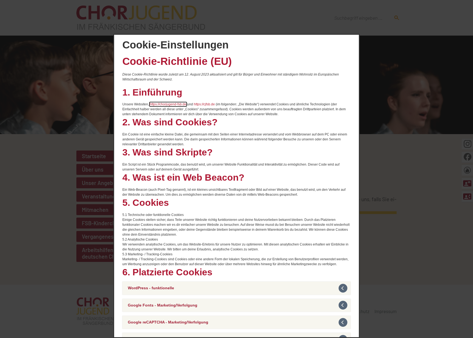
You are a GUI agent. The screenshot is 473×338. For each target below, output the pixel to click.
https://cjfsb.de (204, 104)
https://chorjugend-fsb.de (168, 104)
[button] (236, 288)
